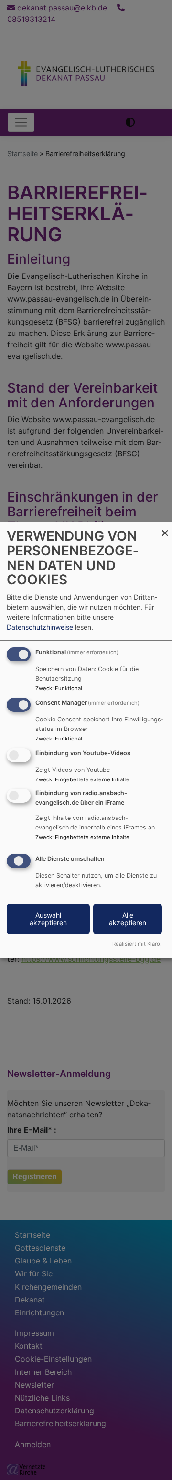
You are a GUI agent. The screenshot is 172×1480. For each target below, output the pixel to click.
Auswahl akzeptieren (48, 919)
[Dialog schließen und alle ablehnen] (165, 528)
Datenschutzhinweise (40, 627)
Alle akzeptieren (127, 919)
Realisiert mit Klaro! (136, 943)
